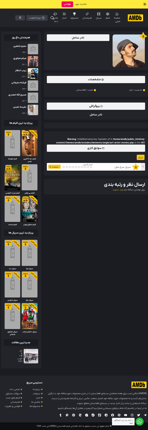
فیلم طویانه (12, 159)
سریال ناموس (12, 300)
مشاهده (55, 167)
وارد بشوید (118, 189)
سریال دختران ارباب (29, 332)
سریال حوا (29, 300)
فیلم (108, 18)
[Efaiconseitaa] (99, 415)
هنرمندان (87, 18)
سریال (99, 18)
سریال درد (12, 269)
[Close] (145, 4)
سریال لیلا (29, 269)
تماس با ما (55, 20)
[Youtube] (125, 415)
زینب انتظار (20, 70)
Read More (31, 131)
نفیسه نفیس (19, 107)
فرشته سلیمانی (18, 82)
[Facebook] (112, 415)
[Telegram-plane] (145, 415)
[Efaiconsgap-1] (86, 415)
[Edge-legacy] (80, 415)
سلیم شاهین (19, 46)
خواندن (67, 4)
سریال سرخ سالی (123, 167)
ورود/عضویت (34, 18)
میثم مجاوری (19, 58)
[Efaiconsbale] (93, 415)
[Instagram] (132, 415)
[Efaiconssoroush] (106, 415)
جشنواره (74, 18)
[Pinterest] (73, 415)
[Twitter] (138, 415)
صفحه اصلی (117, 20)
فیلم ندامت (12, 224)
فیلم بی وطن (30, 193)
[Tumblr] (60, 415)
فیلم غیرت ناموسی (12, 193)
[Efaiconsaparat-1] (119, 415)
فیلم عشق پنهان (29, 224)
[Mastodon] (67, 415)
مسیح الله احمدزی (17, 94)
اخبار (64, 18)
